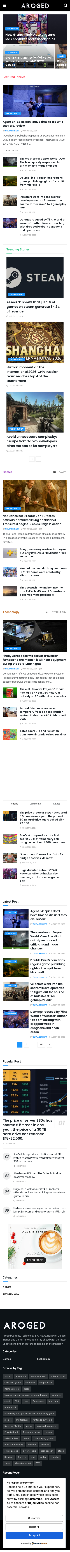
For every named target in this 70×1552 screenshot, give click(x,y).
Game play (38, 1401)
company (30, 1382)
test (33, 1457)
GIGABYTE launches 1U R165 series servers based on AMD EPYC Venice (28, 61)
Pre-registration (31, 1432)
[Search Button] (65, 5)
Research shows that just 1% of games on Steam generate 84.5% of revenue (33, 306)
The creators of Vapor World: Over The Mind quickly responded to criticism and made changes (42, 162)
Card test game (12, 1382)
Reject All (34, 1527)
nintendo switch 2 (42, 1419)
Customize (34, 1518)
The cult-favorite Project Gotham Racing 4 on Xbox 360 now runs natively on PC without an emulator (43, 692)
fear (26, 1401)
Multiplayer (22, 1419)
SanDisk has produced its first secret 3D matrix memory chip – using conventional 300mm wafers (43, 839)
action (7, 1376)
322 (41, 1044)
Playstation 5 (11, 1432)
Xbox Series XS (23, 1463)
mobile (8, 1419)
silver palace (11, 1450)
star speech (47, 1450)
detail (27, 1388)
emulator (57, 1395)
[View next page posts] (38, 459)
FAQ (17, 1401)
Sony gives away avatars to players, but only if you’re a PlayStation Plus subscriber (43, 553)
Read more (13, 150)
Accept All (34, 1535)
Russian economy (13, 1444)
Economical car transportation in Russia (25, 1395)
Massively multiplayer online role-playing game (29, 1413)
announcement (38, 1376)
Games (61, 56)
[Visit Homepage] (35, 5)
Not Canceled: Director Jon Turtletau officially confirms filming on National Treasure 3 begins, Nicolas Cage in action (32, 520)
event (7, 1401)
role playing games (44, 1438)
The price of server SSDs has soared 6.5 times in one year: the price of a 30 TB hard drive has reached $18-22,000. (43, 818)
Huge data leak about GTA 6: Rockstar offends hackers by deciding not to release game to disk (41, 875)
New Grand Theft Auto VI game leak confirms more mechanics (30, 36)
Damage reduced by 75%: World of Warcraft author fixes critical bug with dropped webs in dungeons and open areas (42, 225)
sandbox (32, 1444)
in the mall (10, 1407)
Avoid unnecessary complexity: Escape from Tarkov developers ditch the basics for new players (31, 441)
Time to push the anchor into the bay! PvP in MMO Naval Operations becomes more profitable (42, 591)
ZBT (38, 1463)
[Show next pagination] (49, 1045)
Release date (11, 1438)
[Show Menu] (4, 5)
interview (53, 1401)
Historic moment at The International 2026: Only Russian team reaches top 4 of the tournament (32, 374)
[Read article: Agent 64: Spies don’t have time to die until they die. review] (35, 101)
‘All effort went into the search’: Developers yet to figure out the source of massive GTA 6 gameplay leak (43, 202)
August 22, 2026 (30, 131)
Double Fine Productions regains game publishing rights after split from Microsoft (42, 181)
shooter (45, 1444)
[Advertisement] (35, 771)
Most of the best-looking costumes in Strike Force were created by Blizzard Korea (43, 572)
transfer (55, 1457)
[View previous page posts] (32, 459)
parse (29, 1426)
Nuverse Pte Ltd (13, 1426)
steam (61, 1450)
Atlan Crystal (58, 1376)
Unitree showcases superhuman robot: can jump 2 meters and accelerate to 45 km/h (39, 1210)
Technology (12, 29)
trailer (42, 1457)
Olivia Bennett (12, 131)
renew (26, 1438)
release (49, 1432)
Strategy (8, 1457)
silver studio (29, 1450)
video (7, 1463)
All (54, 472)
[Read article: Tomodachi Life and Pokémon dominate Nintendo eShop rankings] (10, 734)
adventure (21, 1376)
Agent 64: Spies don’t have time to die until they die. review (33, 124)
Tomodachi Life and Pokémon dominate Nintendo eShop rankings (43, 732)
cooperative (45, 1382)
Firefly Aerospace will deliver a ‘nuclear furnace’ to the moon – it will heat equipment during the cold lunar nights (34, 660)
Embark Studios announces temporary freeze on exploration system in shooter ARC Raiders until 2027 (43, 714)
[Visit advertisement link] (35, 1246)
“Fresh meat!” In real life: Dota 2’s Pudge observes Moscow (42, 856)
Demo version (11, 1388)
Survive (22, 1457)
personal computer (47, 1426)
